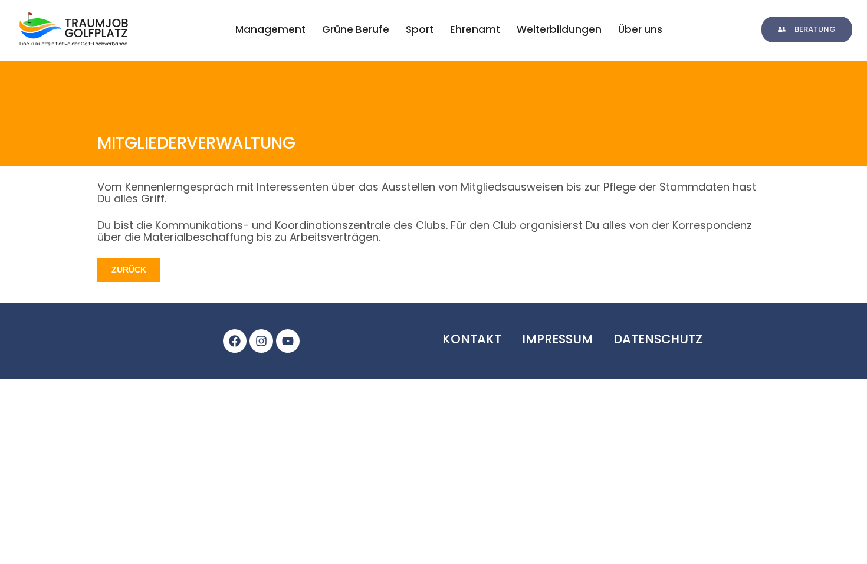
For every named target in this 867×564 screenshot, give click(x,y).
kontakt (471, 338)
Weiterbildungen (559, 29)
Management (270, 29)
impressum (557, 338)
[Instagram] (261, 341)
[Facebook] (235, 341)
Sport (420, 29)
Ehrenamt (475, 29)
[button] (806, 29)
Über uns (640, 29)
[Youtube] (288, 341)
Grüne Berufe (355, 29)
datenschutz (657, 338)
